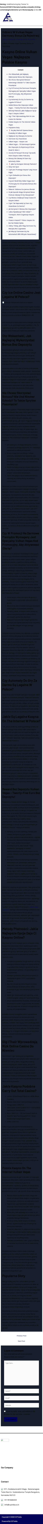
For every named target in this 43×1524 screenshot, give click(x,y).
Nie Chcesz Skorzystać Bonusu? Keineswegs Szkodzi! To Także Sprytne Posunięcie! (22, 82)
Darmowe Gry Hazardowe (18, 139)
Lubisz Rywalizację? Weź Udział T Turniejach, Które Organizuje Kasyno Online (21, 214)
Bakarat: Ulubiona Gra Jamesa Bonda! (22, 189)
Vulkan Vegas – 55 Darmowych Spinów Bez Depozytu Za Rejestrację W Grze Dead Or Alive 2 (22, 147)
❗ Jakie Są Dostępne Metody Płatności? (23, 164)
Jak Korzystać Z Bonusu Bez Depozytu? (22, 209)
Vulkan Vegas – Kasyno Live (18, 141)
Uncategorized (21, 39)
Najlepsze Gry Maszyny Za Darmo (20, 136)
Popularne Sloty (14, 127)
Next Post (21, 1341)
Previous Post (21, 1336)
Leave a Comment (8, 39)
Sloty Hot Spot (14, 167)
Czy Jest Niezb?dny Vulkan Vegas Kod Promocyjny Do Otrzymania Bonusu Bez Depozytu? (22, 184)
